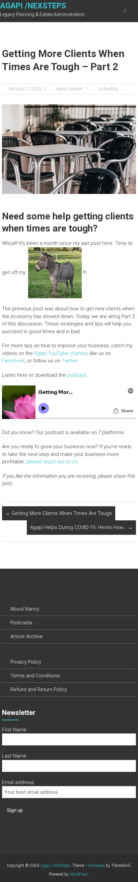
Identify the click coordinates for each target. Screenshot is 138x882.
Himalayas (95, 865)
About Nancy (24, 609)
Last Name (14, 756)
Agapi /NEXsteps (33, 5)
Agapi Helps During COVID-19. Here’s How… (81, 527)
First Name (14, 730)
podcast (76, 375)
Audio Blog (108, 89)
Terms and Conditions (35, 676)
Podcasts (21, 623)
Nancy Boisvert (69, 89)
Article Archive (26, 636)
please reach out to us (51, 462)
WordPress (79, 874)
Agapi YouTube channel (60, 353)
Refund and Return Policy (38, 689)
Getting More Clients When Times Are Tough (58, 513)
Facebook (13, 361)
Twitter (69, 361)
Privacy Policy (25, 662)
